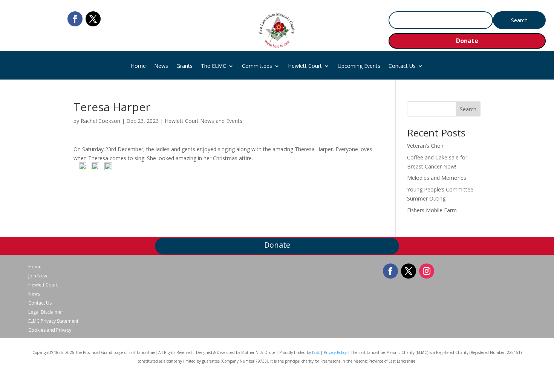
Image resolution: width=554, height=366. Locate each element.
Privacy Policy (335, 352)
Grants (184, 66)
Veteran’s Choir (425, 145)
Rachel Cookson (100, 120)
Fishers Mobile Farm (432, 210)
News (161, 66)
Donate (467, 41)
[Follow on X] (93, 18)
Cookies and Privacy (49, 330)
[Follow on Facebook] (75, 18)
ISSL (316, 352)
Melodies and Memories (436, 177)
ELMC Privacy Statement (53, 321)
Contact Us (402, 66)
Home (138, 66)
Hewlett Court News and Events (203, 120)
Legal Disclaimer (45, 312)
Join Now (37, 276)
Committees (257, 66)
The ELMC (213, 66)
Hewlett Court (305, 66)
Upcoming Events (359, 66)
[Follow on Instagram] (426, 271)
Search (468, 109)
